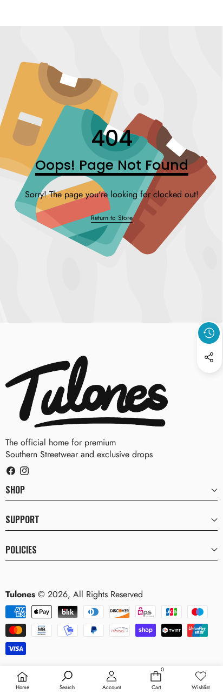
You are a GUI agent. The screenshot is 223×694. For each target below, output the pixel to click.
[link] (112, 218)
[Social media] (209, 357)
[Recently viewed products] (209, 333)
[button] (209, 382)
